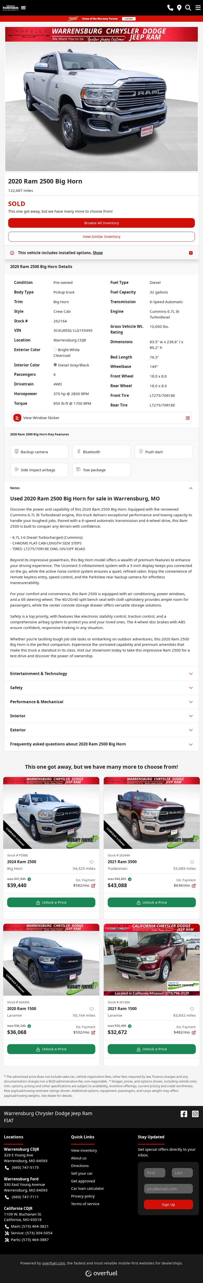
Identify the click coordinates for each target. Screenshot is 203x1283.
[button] (170, 8)
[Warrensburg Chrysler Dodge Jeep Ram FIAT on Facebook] (182, 1113)
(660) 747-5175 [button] (25, 1167)
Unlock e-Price (54, 902)
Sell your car (82, 1173)
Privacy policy (83, 1195)
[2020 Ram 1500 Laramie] (51, 960)
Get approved (83, 1180)
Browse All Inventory (101, 223)
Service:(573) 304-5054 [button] (31, 1232)
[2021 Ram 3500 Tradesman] (152, 813)
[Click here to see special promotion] (101, 18)
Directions (80, 1165)
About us (78, 1157)
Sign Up (168, 1204)
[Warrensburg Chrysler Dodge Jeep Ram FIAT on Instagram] (193, 1113)
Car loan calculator (87, 1188)
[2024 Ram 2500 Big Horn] (51, 813)
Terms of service (85, 1203)
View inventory (84, 1150)
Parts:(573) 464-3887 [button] (30, 1239)
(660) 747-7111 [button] (25, 1196)
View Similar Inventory (101, 236)
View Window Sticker (41, 417)
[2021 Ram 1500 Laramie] (152, 960)
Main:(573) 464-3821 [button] (30, 1226)
